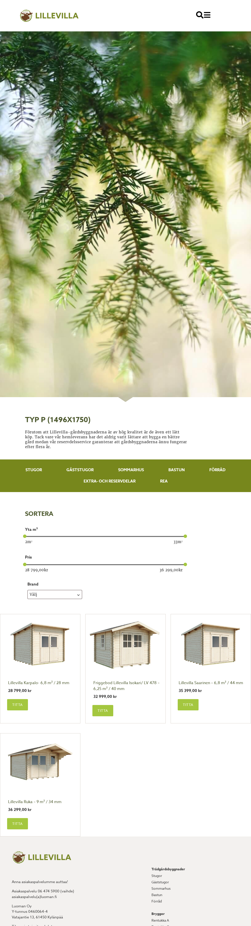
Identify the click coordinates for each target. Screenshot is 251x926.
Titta (17, 704)
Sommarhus (131, 470)
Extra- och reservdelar (110, 481)
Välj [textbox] (33, 594)
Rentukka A (160, 920)
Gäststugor (80, 470)
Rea (164, 481)
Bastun (176, 470)
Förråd (217, 470)
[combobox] (54, 594)
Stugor (33, 470)
